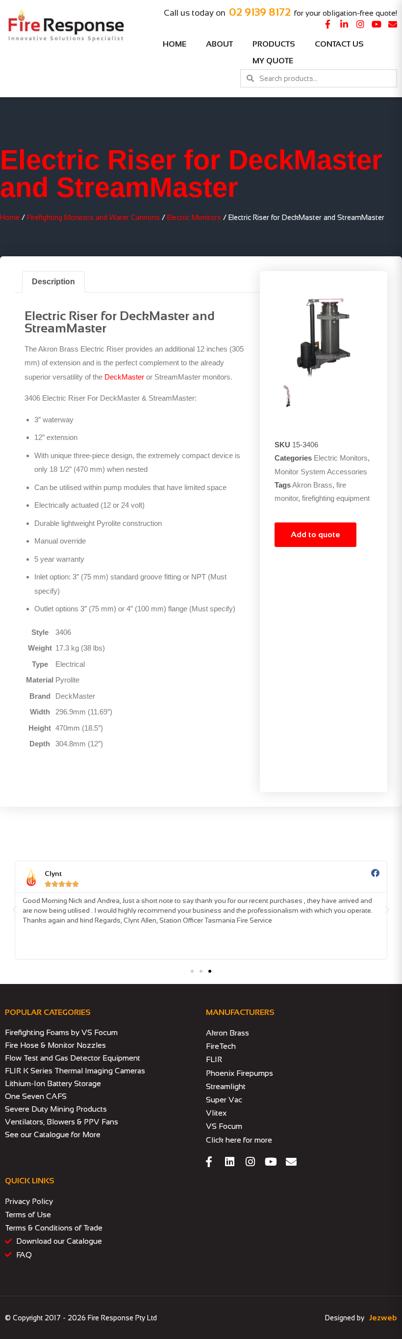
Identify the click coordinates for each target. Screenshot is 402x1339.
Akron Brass (312, 485)
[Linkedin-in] (344, 24)
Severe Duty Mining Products (56, 1109)
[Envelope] (392, 24)
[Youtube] (376, 24)
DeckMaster (124, 377)
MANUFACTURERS (240, 1012)
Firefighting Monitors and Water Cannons (93, 217)
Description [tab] (53, 281)
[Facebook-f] (328, 24)
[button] (15, 910)
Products (273, 44)
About (219, 44)
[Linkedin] (229, 1161)
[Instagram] (360, 24)
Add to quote (315, 534)
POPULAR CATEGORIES (48, 1012)
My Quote (272, 60)
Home (174, 44)
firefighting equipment (336, 498)
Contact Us (339, 44)
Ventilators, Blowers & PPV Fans (61, 1122)
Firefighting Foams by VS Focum (61, 1032)
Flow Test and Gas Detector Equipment (72, 1058)
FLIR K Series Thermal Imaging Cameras (75, 1070)
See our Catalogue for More (52, 1134)
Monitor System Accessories (321, 471)
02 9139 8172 (260, 12)
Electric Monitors (194, 217)
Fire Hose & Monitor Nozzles (55, 1045)
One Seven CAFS (36, 1096)
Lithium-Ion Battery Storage (53, 1083)
